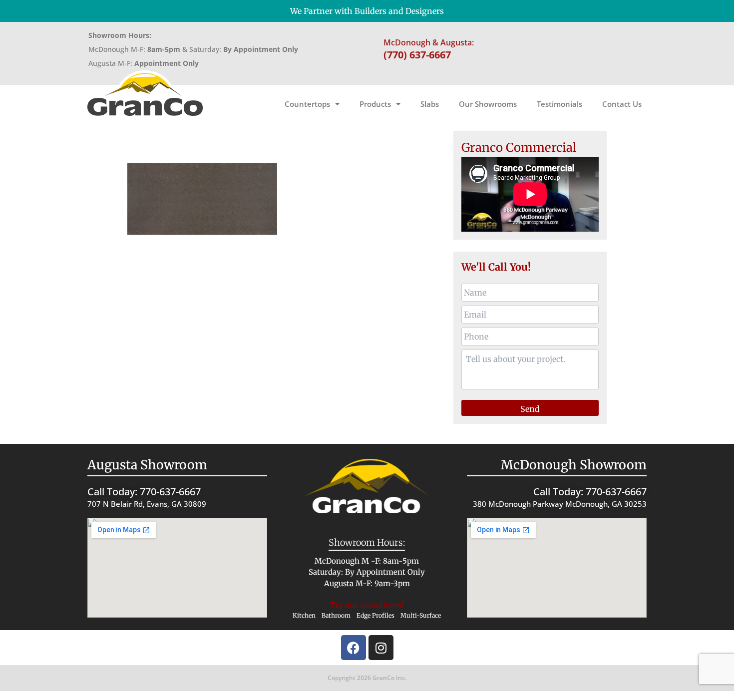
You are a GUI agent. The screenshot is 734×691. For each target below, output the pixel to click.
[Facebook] (353, 647)
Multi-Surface (420, 615)
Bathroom (336, 615)
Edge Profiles (375, 615)
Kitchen (304, 615)
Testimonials (559, 104)
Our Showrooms (488, 104)
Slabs (429, 104)
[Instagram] (380, 647)
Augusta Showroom (147, 465)
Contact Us (622, 104)
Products (375, 104)
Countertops (307, 104)
